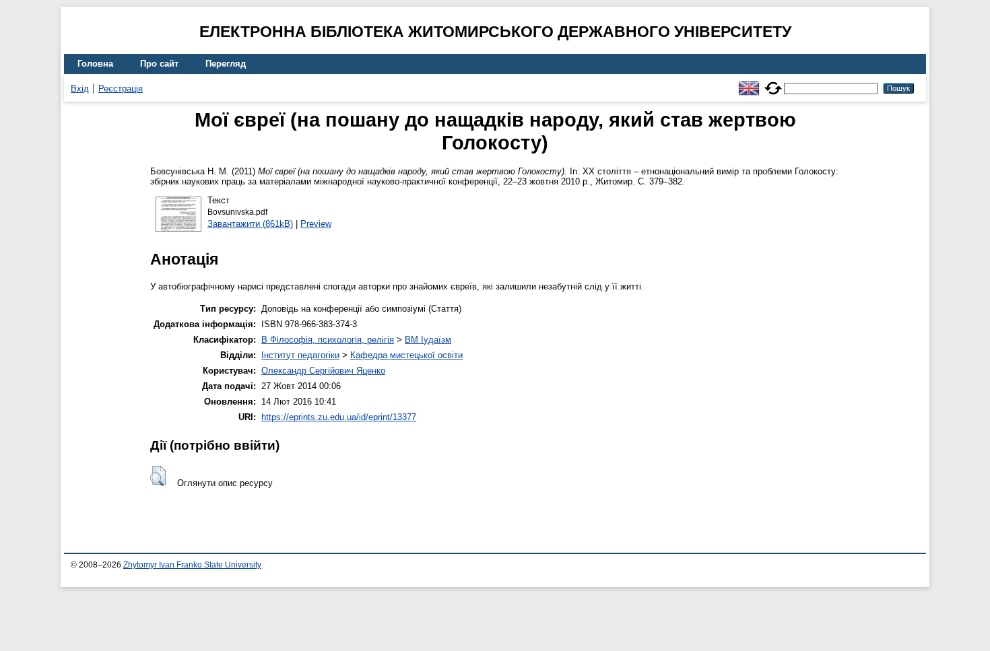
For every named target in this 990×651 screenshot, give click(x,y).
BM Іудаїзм (428, 340)
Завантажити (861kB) (250, 224)
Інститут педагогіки (300, 355)
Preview (315, 224)
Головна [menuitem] (95, 64)
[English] (749, 82)
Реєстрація (120, 88)
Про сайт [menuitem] (159, 64)
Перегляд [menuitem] (225, 64)
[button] (158, 476)
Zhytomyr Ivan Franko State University (192, 565)
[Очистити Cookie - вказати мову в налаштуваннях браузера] (773, 82)
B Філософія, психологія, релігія (327, 340)
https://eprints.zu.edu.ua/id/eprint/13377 (338, 417)
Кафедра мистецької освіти (406, 355)
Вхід (80, 88)
